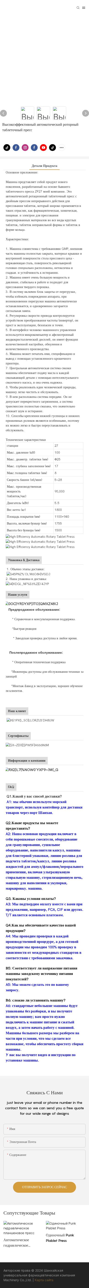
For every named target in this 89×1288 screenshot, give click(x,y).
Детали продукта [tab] (44, 166)
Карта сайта (44, 1280)
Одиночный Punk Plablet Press (60, 1238)
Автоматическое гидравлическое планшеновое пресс (18, 1243)
